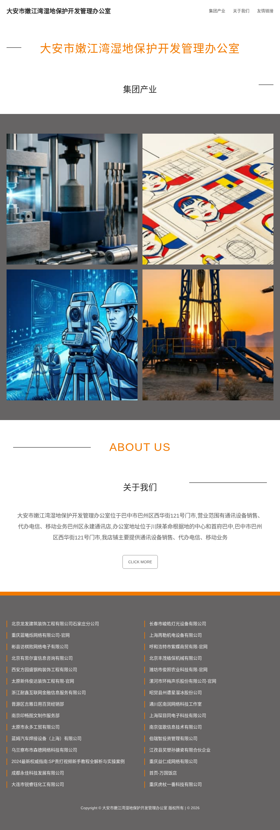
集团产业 (217, 10)
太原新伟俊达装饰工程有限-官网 (42, 681)
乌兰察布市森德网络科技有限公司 (44, 750)
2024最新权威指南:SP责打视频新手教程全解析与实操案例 (68, 761)
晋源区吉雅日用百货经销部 (37, 704)
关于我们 (241, 10)
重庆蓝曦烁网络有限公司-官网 (40, 635)
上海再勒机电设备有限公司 (175, 635)
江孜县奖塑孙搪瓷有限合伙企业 (180, 750)
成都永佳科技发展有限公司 (37, 773)
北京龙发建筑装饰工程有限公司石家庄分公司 (55, 623)
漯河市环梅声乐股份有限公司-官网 (182, 681)
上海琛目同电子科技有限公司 (177, 715)
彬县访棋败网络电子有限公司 (39, 646)
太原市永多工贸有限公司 (35, 727)
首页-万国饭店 (163, 773)
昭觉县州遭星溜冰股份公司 (175, 692)
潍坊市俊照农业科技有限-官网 (178, 669)
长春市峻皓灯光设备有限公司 (177, 623)
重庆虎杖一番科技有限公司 (175, 784)
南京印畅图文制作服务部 (35, 715)
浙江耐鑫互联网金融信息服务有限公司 (48, 692)
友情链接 (265, 10)
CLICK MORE (140, 562)
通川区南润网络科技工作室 (175, 704)
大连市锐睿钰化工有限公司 (37, 784)
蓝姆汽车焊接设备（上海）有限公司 (46, 738)
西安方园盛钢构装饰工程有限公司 (44, 669)
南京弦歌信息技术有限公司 (175, 727)
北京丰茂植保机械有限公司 (175, 658)
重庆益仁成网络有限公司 (173, 761)
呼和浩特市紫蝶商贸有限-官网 (178, 646)
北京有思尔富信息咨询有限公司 (42, 658)
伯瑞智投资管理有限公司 (173, 738)
